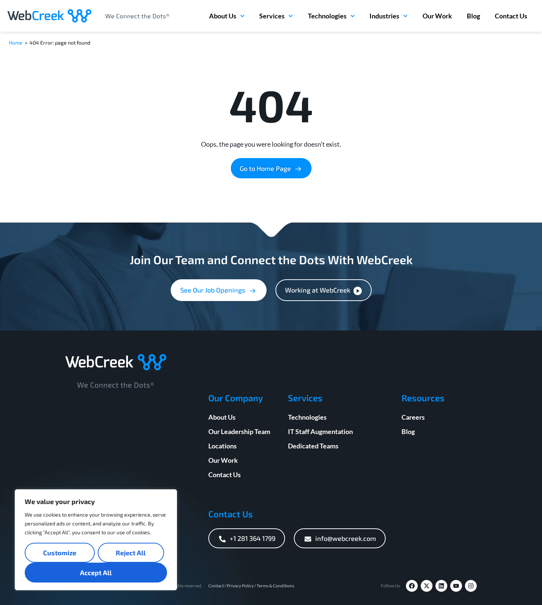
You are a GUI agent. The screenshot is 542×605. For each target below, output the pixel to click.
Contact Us (511, 16)
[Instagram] (471, 586)
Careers (413, 417)
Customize (59, 553)
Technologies (327, 16)
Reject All (131, 553)
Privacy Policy (240, 585)
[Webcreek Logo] (92, 16)
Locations (222, 446)
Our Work (437, 16)
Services (272, 16)
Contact (216, 585)
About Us (222, 16)
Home (15, 42)
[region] (96, 539)
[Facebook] (412, 586)
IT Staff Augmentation (320, 431)
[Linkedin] (441, 586)
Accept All (96, 573)
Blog (473, 16)
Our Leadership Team (239, 431)
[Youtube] (456, 586)
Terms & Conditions (275, 585)
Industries (384, 16)
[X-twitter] (426, 586)
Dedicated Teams (313, 446)
